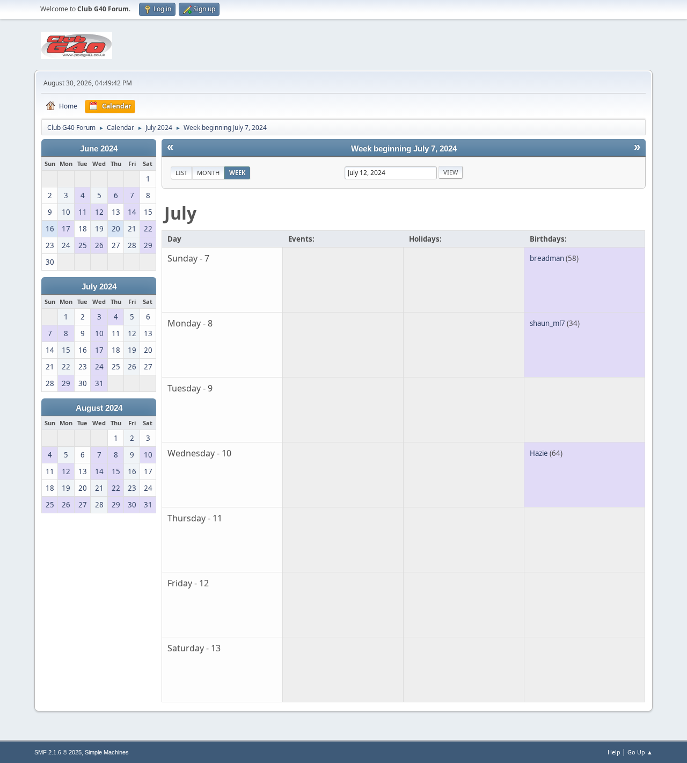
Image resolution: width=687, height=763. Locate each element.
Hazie (539, 453)
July (180, 212)
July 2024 (99, 286)
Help (614, 752)
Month (208, 173)
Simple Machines (107, 752)
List (181, 173)
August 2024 (99, 408)
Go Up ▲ (640, 752)
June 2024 (99, 148)
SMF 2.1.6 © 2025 (58, 752)
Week (237, 173)
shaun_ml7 (547, 323)
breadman (547, 258)
